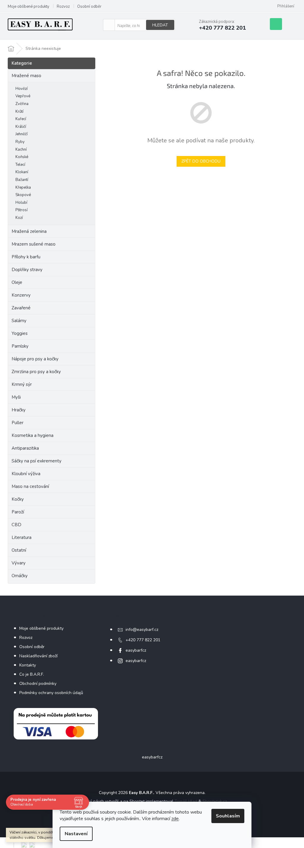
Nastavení (76, 834)
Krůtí (19, 111)
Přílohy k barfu (26, 257)
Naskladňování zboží (38, 656)
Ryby (20, 141)
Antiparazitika (25, 448)
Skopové (23, 195)
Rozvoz (63, 6)
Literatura (21, 537)
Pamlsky (20, 346)
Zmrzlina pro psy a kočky (36, 372)
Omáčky (20, 576)
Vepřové (22, 96)
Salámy (19, 321)
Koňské (21, 157)
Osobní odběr (89, 6)
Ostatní (19, 550)
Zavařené (21, 308)
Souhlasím (228, 816)
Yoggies (20, 333)
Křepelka (23, 187)
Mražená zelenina (29, 231)
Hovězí (21, 88)
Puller (17, 423)
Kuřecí (20, 119)
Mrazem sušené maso (34, 244)
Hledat (160, 25)
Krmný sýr (22, 384)
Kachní (21, 149)
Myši (16, 397)
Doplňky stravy (27, 270)
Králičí (20, 126)
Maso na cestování (30, 486)
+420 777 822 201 (143, 640)
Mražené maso (26, 76)
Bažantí (21, 179)
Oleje (17, 282)
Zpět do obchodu (201, 161)
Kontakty (27, 665)
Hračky (19, 410)
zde (175, 818)
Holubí (21, 202)
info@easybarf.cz (142, 629)
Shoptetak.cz (214, 801)
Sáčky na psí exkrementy (36, 461)
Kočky (18, 499)
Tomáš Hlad (186, 801)
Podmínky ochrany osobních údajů (51, 693)
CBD (16, 525)
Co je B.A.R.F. (31, 674)
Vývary (19, 563)
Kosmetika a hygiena (32, 435)
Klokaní (21, 172)
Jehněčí (21, 134)
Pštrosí (21, 210)
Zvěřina (21, 103)
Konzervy (22, 295)
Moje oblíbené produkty (28, 6)
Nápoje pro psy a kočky (35, 359)
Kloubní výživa (26, 474)
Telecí (20, 164)
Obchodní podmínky (37, 683)
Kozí (19, 217)
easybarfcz (136, 650)
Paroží (18, 512)
